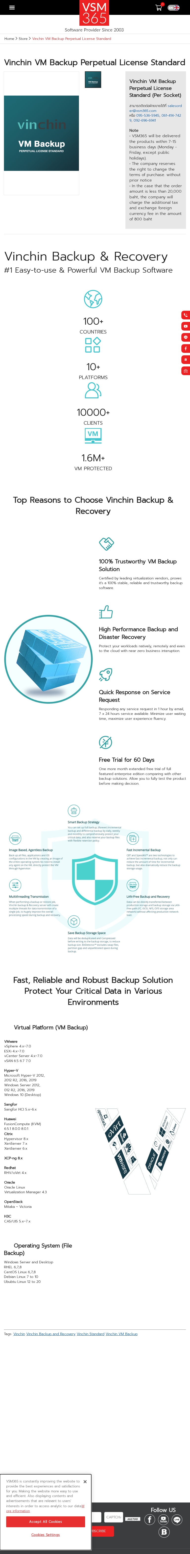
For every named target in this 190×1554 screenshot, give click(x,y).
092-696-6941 (145, 120)
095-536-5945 (147, 115)
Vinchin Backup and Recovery (50, 1334)
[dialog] (45, 1512)
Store (23, 38)
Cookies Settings (45, 1534)
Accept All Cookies (45, 1521)
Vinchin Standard (90, 1334)
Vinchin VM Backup (122, 1334)
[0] (161, 9)
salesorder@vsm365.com (155, 108)
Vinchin (19, 1334)
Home (9, 38)
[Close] (85, 1481)
